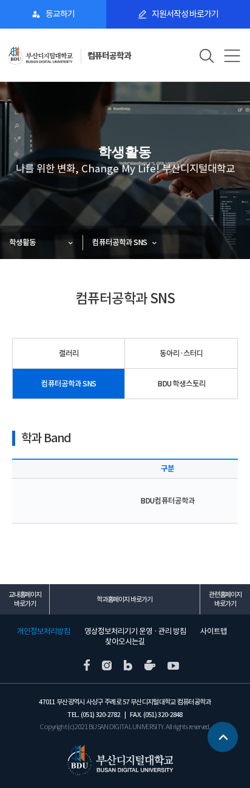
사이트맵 (213, 631)
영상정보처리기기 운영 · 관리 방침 (135, 631)
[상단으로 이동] (223, 736)
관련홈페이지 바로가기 (225, 599)
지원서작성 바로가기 (185, 13)
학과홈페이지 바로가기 (124, 599)
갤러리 (69, 353)
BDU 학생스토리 (181, 384)
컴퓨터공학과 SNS (119, 242)
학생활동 (22, 242)
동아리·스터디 (181, 353)
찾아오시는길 (125, 642)
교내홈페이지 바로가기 (24, 599)
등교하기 (60, 13)
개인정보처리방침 (43, 631)
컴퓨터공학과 (109, 55)
